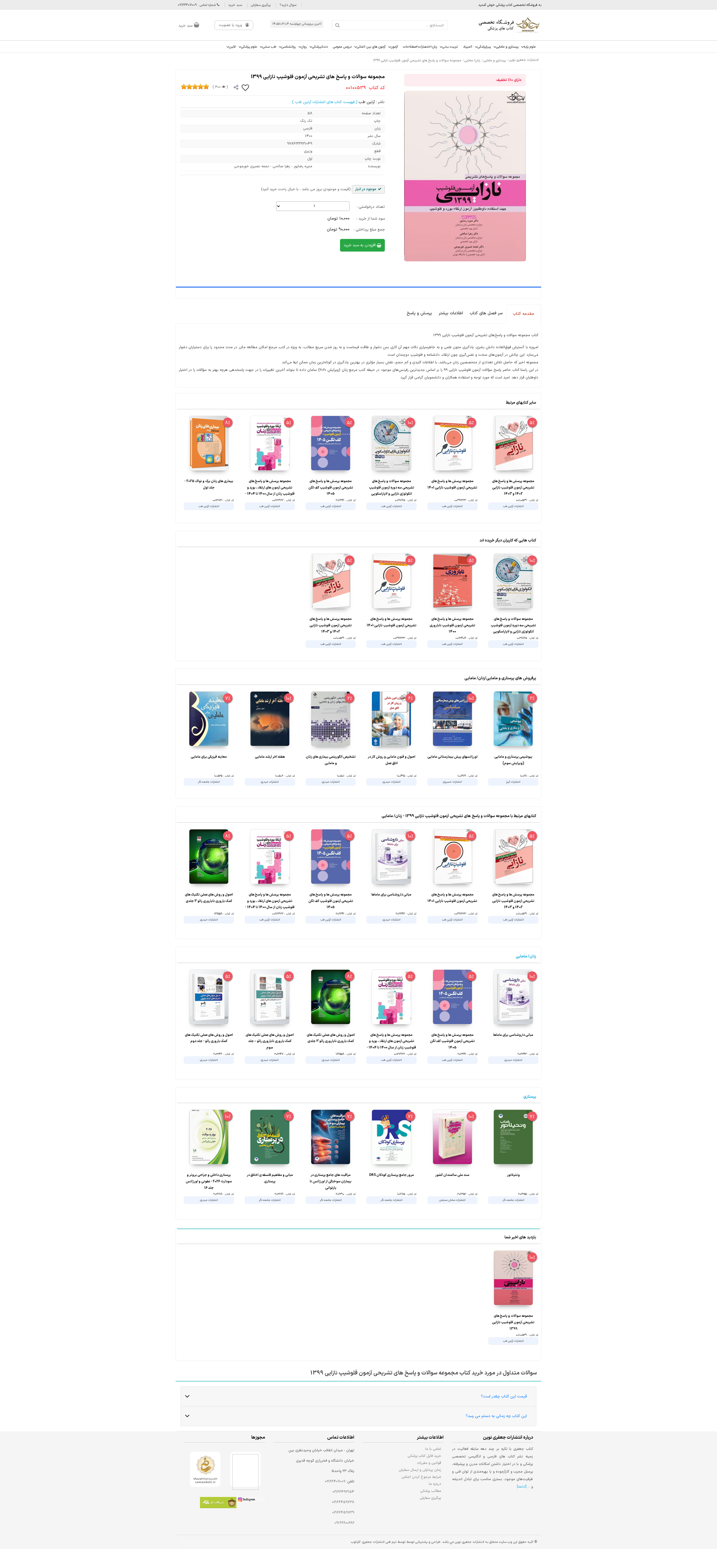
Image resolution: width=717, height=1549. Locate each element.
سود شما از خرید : (371, 219)
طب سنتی (269, 46)
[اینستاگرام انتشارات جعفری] (250, 1500)
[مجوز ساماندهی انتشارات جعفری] (205, 1469)
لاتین (232, 46)
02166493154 (343, 1492)
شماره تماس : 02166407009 (197, 5)
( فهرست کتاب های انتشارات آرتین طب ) (324, 102)
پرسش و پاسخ (419, 313)
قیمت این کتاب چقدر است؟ (504, 1396)
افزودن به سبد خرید (360, 245)
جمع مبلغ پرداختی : (369, 229)
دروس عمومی (342, 46)
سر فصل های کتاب (486, 313)
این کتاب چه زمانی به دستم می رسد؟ (496, 1416)
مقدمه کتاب (523, 314)
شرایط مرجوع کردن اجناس (421, 1477)
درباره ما (435, 1484)
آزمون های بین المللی (371, 46)
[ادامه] (522, 1487)
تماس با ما (433, 1449)
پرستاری (529, 1097)
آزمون (394, 46)
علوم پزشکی (249, 46)
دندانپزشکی (320, 46)
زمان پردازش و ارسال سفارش (420, 1470)
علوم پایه (530, 46)
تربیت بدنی (450, 46)
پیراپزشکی (484, 46)
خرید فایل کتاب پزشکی (424, 1456)
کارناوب (355, 1542)
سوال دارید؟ (288, 5)
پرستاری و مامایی (507, 46)
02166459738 (343, 1502)
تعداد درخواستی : (371, 207)
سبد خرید (235, 5)
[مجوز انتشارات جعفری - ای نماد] (245, 1469)
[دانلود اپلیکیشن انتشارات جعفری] (218, 1503)
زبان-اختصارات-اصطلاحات (420, 46)
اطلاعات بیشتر (451, 313)
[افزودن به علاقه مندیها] (245, 87)
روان (304, 46)
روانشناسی (288, 46)
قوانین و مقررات (429, 1463)
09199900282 (344, 1523)
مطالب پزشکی (430, 1491)
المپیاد (467, 46)
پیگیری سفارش (261, 5)
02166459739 (343, 1512)
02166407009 (335, 1481)
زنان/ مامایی (526, 956)
